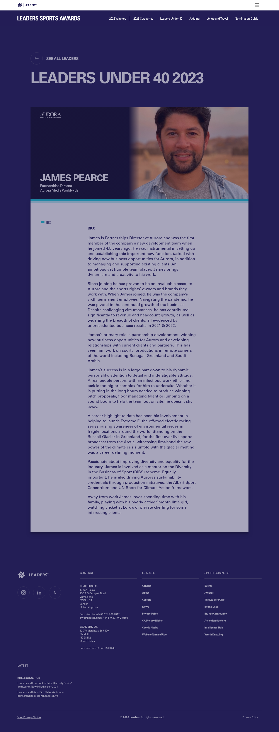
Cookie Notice (150, 627)
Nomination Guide (246, 18)
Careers (146, 599)
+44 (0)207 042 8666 (116, 617)
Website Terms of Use (154, 634)
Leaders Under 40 (171, 18)
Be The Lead (211, 606)
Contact (146, 585)
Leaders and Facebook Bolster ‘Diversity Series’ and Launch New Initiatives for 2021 (44, 684)
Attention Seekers (215, 620)
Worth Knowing (213, 634)
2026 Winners (117, 18)
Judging (194, 18)
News (145, 606)
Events (208, 585)
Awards (208, 592)
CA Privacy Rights (152, 620)
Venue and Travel (217, 18)
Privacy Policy (150, 613)
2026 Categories (143, 18)
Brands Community (215, 613)
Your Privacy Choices (29, 717)
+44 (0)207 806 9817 (108, 614)
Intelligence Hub (213, 627)
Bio (48, 222)
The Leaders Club (214, 599)
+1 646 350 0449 (105, 648)
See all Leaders (62, 58)
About (145, 592)
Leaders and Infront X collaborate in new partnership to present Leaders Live (40, 693)
